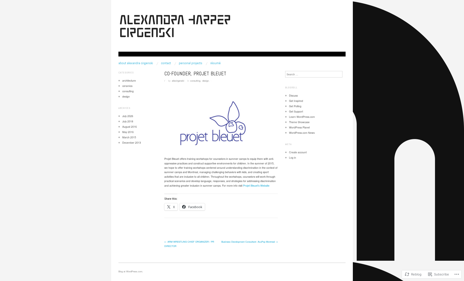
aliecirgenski (178, 80)
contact (166, 63)
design (205, 80)
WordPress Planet (299, 127)
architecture (129, 80)
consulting (195, 80)
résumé (215, 63)
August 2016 (129, 126)
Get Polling (295, 106)
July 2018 (127, 121)
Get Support (296, 111)
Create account (298, 152)
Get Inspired (296, 101)
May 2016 (128, 132)
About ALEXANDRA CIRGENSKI (135, 63)
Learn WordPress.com (302, 117)
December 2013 (131, 142)
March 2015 (129, 137)
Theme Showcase (299, 122)
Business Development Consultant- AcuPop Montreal (249, 241)
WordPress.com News (302, 132)
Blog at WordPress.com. (130, 271)
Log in (292, 157)
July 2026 (127, 116)
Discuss (293, 95)
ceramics (127, 86)
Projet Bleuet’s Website (256, 185)
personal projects (190, 63)
